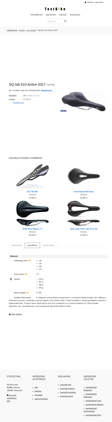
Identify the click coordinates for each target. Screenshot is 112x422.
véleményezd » (47, 90)
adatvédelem (12, 398)
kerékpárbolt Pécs (93, 415)
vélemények (12, 30)
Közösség (75, 15)
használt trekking (67, 388)
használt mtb (65, 385)
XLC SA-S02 (32, 191)
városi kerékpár (41, 399)
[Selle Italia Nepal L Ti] (32, 201)
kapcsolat (12, 395)
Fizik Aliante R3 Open (84, 191)
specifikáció (32, 245)
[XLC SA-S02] (32, 164)
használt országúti (68, 392)
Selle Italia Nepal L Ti (32, 229)
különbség (32, 194)
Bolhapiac (51, 15)
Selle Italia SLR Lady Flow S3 (83, 229)
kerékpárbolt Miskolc (95, 404)
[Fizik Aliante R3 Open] (84, 164)
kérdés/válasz (49, 245)
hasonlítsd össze (18, 103)
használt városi (66, 396)
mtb (36, 387)
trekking (38, 391)
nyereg (22, 30)
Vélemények (36, 15)
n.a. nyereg (31, 30)
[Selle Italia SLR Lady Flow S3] (84, 201)
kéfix (8, 401)
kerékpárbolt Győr (93, 401)
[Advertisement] (56, 57)
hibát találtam (16, 314)
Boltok (63, 15)
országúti (38, 395)
